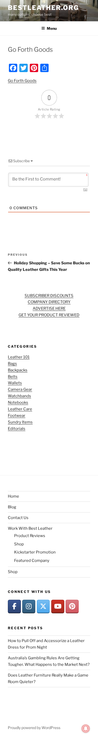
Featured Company (31, 560)
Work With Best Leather (30, 528)
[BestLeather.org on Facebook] (14, 606)
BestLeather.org (43, 7)
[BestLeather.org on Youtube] (57, 606)
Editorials (16, 428)
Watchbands (19, 396)
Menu (52, 28)
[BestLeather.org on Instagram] (28, 606)
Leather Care (20, 409)
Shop (19, 544)
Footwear (16, 415)
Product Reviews (29, 535)
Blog (12, 507)
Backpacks (17, 370)
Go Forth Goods (22, 80)
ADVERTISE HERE (49, 308)
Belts (13, 376)
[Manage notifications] (86, 728)
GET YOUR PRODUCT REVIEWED (49, 315)
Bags (12, 363)
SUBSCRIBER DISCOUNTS (49, 295)
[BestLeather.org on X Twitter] (43, 606)
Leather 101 (19, 357)
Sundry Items (20, 422)
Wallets (15, 383)
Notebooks (18, 402)
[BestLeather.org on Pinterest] (72, 606)
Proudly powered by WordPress (34, 727)
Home (13, 496)
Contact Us (18, 517)
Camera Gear (20, 389)
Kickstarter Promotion (35, 552)
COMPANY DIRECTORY (49, 302)
